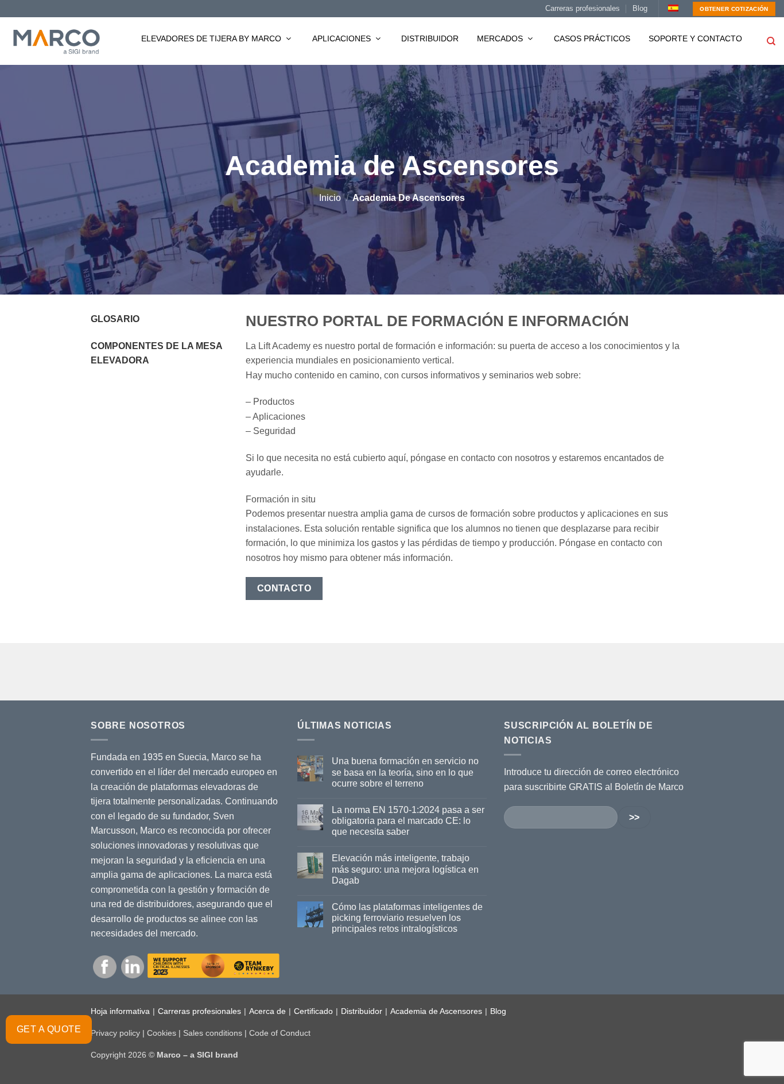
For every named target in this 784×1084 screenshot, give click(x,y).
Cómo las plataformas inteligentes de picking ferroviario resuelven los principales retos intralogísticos (407, 918)
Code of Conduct (280, 1032)
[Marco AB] (56, 41)
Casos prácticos (592, 38)
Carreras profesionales (582, 8)
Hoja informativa (120, 1011)
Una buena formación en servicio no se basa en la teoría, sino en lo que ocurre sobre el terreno (405, 772)
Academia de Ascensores (436, 1011)
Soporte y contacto (695, 38)
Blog (639, 8)
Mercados (501, 38)
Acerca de (267, 1011)
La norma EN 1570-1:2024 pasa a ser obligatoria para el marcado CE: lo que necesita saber (408, 821)
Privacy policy (115, 1032)
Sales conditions (212, 1032)
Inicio (330, 198)
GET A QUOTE (49, 1029)
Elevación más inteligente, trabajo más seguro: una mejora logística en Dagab (405, 869)
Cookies (161, 1032)
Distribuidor (430, 38)
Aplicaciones (342, 38)
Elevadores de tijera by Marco (212, 38)
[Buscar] (771, 41)
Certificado (313, 1011)
